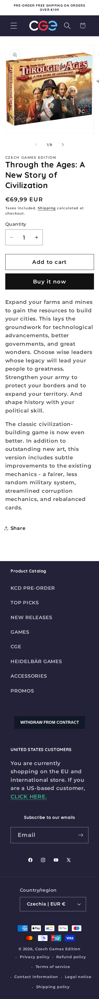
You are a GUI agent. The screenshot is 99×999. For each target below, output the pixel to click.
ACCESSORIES (29, 676)
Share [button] (18, 528)
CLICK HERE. (29, 796)
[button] (13, 25)
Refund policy (71, 956)
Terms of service (53, 966)
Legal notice (78, 976)
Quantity (15, 224)
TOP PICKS (25, 603)
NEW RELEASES (31, 617)
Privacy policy (35, 956)
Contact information (36, 976)
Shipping (47, 208)
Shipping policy (53, 986)
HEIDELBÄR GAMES (36, 661)
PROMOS (22, 691)
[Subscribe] (80, 835)
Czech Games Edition (58, 949)
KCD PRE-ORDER (33, 588)
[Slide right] (63, 144)
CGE (16, 646)
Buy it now (49, 281)
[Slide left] (36, 144)
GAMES (20, 632)
